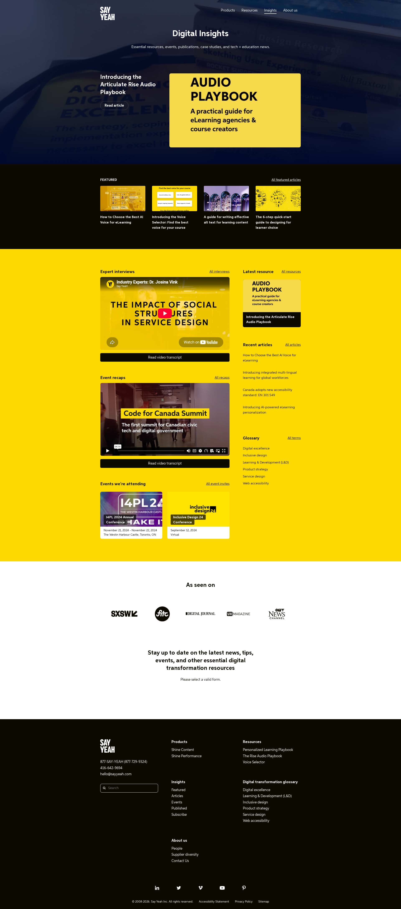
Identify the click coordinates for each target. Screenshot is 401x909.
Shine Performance (186, 756)
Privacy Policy (244, 901)
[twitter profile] (178, 888)
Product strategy (255, 469)
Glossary (251, 438)
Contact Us (180, 861)
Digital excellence (256, 448)
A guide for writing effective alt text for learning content (226, 220)
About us (179, 841)
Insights (178, 782)
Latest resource (258, 272)
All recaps (222, 377)
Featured (108, 180)
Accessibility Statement (214, 901)
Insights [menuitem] (270, 10)
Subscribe (179, 815)
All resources (291, 271)
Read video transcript (165, 357)
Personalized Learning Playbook (268, 750)
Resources (252, 742)
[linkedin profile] (157, 888)
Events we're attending (123, 484)
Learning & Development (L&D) (266, 462)
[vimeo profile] (200, 888)
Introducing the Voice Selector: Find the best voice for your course (170, 223)
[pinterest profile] (244, 888)
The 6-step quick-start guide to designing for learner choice (273, 223)
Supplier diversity (185, 855)
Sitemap (263, 901)
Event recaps (112, 378)
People (176, 848)
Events (176, 802)
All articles (293, 345)
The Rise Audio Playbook (262, 756)
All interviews (219, 271)
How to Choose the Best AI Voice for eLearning (121, 220)
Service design (254, 476)
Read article (114, 105)
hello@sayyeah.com (116, 774)
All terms (294, 438)
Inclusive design (255, 455)
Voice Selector (254, 762)
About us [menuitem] (290, 10)
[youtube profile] (222, 888)
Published (179, 808)
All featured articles (286, 180)
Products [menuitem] (228, 10)
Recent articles (257, 345)
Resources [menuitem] (249, 10)
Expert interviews (117, 272)
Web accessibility (256, 483)
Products (179, 742)
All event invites (218, 484)
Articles (177, 796)
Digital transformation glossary (270, 782)
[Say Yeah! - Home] (107, 14)
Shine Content (182, 750)
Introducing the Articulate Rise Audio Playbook (128, 84)
